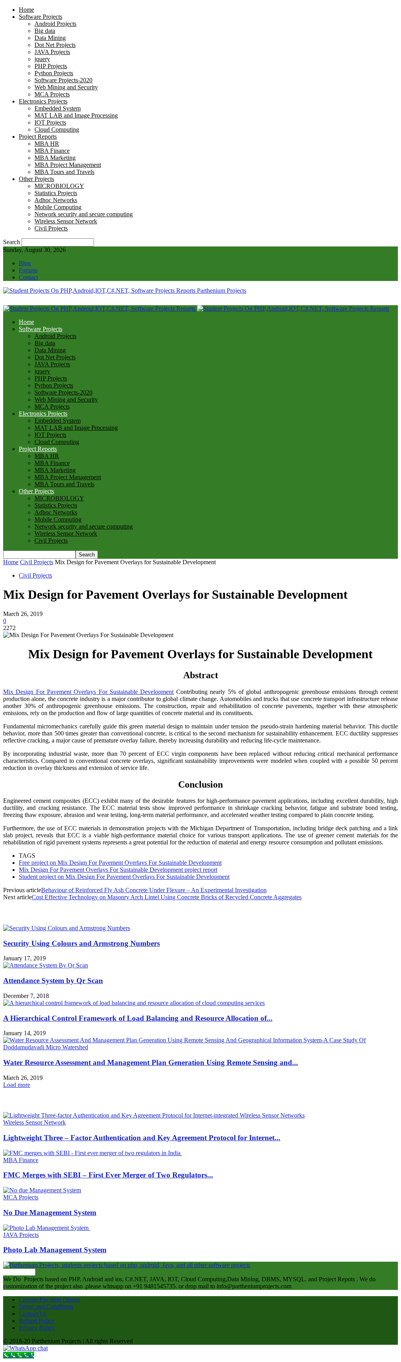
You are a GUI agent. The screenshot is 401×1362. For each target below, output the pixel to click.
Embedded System (57, 108)
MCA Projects (52, 94)
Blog (25, 263)
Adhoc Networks (55, 200)
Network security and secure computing (83, 214)
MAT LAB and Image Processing (76, 115)
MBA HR (46, 143)
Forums (28, 270)
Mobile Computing (57, 207)
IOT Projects (50, 122)
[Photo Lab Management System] (46, 1227)
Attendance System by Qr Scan (53, 980)
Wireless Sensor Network (65, 221)
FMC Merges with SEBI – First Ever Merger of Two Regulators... (108, 1175)
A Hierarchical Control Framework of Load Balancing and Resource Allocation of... (138, 1018)
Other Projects (36, 179)
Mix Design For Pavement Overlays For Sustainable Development (88, 691)
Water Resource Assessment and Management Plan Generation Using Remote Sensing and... (150, 1062)
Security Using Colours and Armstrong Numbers (81, 943)
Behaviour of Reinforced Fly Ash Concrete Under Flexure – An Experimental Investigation (154, 890)
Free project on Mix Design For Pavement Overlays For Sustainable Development (120, 862)
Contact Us (33, 1313)
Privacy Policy (37, 1327)
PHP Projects (50, 66)
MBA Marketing (55, 157)
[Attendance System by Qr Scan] (45, 965)
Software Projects (40, 16)
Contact (28, 277)
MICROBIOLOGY (59, 186)
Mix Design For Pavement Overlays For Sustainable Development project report (118, 869)
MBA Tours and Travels (64, 171)
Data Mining (50, 37)
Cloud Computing (56, 129)
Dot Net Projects (55, 45)
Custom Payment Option (49, 1299)
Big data (44, 30)
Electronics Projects (43, 101)
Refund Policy (36, 1320)
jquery (42, 59)
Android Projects (55, 23)
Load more (16, 1084)
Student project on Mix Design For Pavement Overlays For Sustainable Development (124, 876)
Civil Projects (51, 228)
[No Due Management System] (42, 1190)
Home (26, 9)
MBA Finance (52, 150)
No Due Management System (49, 1212)
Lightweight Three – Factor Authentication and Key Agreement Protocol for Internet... (141, 1138)
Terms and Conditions (46, 1306)
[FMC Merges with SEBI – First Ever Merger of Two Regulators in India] (92, 1153)
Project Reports (38, 136)
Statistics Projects (55, 193)
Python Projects (53, 73)
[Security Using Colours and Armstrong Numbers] (66, 928)
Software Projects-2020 (63, 80)
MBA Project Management (67, 164)
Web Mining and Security (66, 87)
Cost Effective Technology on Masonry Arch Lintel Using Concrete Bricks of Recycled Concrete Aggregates (167, 897)
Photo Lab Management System (55, 1250)
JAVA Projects (52, 52)
